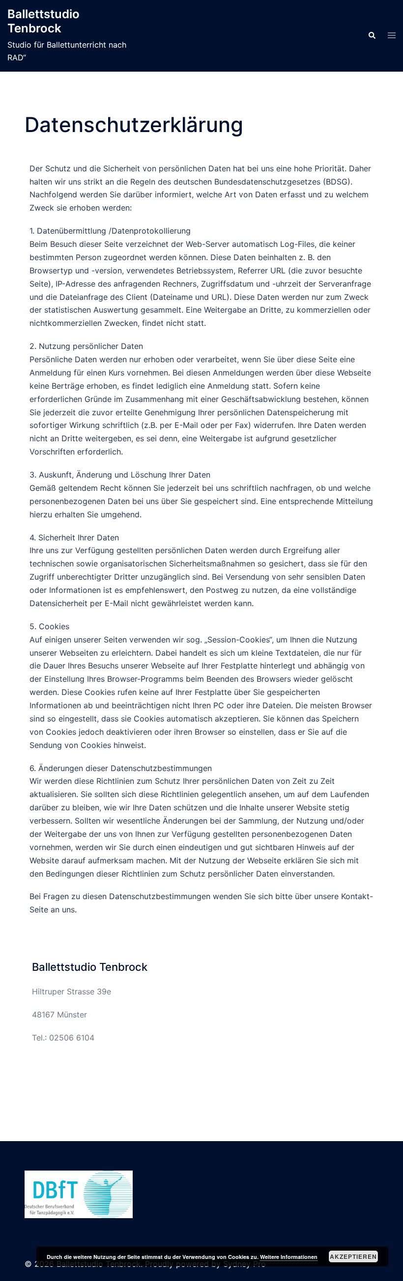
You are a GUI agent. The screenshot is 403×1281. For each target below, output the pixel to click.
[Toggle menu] (392, 35)
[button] (371, 36)
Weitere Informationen (288, 1256)
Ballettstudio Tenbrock (43, 21)
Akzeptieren (353, 1256)
